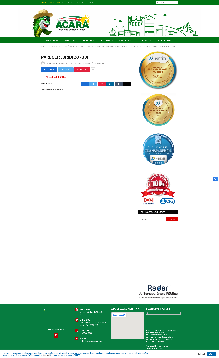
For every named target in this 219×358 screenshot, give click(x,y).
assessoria (154, 335)
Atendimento (125, 41)
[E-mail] (33, 106)
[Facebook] (33, 83)
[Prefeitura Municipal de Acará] (109, 22)
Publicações (106, 41)
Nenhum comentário (84, 63)
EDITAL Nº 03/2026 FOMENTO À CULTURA (78, 2)
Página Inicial (52, 41)
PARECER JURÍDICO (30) (56, 77)
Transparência (164, 41)
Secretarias (144, 41)
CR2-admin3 (53, 63)
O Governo (88, 41)
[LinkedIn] (33, 94)
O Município (69, 41)
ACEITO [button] (212, 354)
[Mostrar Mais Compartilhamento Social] (93, 69)
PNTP (156, 346)
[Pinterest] (33, 100)
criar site (161, 330)
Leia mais (46, 355)
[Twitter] (33, 88)
